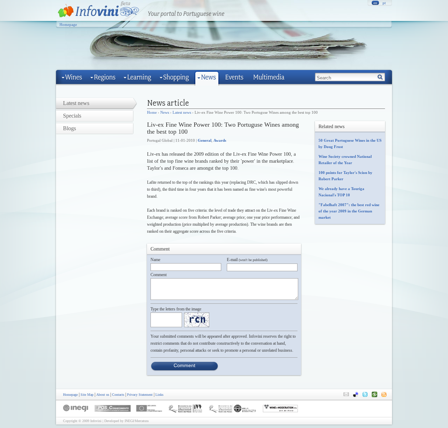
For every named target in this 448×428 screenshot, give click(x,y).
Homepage (68, 24)
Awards (220, 140)
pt (384, 3)
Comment (158, 274)
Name (155, 259)
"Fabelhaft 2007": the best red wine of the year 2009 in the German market (348, 211)
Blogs (69, 128)
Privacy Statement (140, 395)
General (204, 140)
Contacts (118, 395)
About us (102, 395)
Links (159, 395)
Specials (72, 116)
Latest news (182, 112)
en (375, 3)
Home (152, 112)
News (164, 112)
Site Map (86, 395)
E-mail (247, 259)
